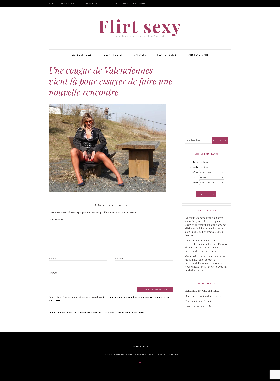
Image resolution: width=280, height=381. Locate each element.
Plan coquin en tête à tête (199, 301)
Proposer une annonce (134, 3)
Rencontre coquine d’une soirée (203, 295)
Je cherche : (194, 167)
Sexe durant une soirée (198, 306)
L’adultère (113, 3)
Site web (53, 273)
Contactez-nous (140, 346)
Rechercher (206, 194)
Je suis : (196, 162)
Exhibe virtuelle (82, 54)
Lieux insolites (113, 54)
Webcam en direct (70, 3)
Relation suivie (167, 54)
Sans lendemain (198, 54)
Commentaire (57, 219)
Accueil (52, 3)
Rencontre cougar (93, 3)
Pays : (196, 177)
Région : (195, 182)
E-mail (119, 258)
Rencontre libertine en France (202, 290)
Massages (140, 54)
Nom (52, 258)
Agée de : (195, 172)
